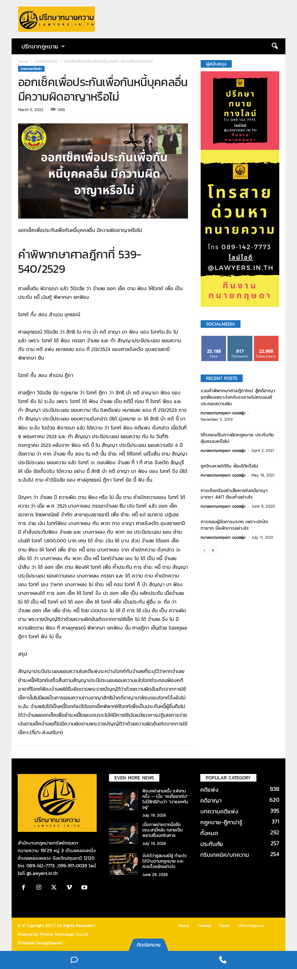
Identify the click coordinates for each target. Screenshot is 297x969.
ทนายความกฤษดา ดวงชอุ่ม (223, 413)
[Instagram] (40, 888)
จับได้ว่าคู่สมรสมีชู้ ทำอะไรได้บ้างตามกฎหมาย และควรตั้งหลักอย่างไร (164, 861)
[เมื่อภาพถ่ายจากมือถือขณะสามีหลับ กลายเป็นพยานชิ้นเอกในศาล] (123, 833)
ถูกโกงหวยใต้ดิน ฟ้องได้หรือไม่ (229, 465)
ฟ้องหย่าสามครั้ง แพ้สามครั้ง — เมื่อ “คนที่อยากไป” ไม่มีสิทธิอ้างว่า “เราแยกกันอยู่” (165, 799)
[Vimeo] (71, 888)
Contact (204, 925)
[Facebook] (25, 888)
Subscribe (266, 338)
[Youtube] (85, 888)
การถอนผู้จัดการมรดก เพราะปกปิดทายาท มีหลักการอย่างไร (234, 525)
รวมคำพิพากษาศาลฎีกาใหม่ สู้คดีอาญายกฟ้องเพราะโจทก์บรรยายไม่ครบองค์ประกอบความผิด (238, 397)
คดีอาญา (211, 800)
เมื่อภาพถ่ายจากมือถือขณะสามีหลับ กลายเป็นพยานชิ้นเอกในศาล (162, 830)
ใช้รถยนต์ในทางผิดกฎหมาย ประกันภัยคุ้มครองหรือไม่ (237, 438)
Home (23, 61)
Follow (239, 338)
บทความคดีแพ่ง (46, 61)
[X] (55, 888)
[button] (275, 46)
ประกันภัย (211, 843)
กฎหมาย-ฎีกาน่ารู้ (221, 822)
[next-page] (213, 550)
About (183, 925)
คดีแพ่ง (209, 789)
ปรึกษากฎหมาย (251, 925)
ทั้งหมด (209, 833)
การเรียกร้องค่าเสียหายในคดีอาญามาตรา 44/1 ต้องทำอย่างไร (234, 493)
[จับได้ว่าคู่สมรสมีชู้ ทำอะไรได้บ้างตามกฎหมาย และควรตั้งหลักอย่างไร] (123, 864)
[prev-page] (204, 550)
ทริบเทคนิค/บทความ (224, 854)
